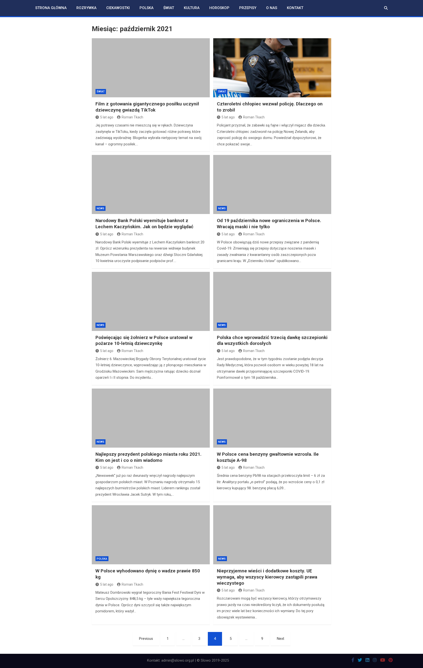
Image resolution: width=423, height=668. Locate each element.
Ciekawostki (118, 8)
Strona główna (51, 8)
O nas (271, 8)
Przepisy (247, 8)
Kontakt (295, 8)
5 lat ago (106, 117)
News (100, 208)
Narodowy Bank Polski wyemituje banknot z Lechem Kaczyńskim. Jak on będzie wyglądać (144, 223)
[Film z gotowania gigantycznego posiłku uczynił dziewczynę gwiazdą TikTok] (151, 67)
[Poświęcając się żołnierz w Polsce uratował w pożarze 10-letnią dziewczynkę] (151, 301)
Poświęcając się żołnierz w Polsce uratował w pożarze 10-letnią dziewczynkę (143, 340)
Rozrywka (86, 8)
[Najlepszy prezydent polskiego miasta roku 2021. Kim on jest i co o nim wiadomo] (151, 418)
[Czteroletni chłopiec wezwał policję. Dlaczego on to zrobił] (272, 67)
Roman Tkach (132, 117)
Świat (168, 8)
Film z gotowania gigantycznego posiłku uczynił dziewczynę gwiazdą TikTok (147, 107)
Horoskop (219, 8)
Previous (146, 638)
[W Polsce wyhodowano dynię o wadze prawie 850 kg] (151, 534)
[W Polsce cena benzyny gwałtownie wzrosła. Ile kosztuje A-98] (272, 418)
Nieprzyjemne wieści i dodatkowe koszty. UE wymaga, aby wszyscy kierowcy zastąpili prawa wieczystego (267, 577)
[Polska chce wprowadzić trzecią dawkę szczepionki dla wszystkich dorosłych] (272, 301)
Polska (146, 8)
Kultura (192, 8)
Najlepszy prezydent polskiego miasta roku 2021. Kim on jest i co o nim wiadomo (148, 457)
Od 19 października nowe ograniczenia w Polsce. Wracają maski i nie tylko (269, 223)
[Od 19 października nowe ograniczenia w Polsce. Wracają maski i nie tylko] (272, 184)
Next (280, 638)
